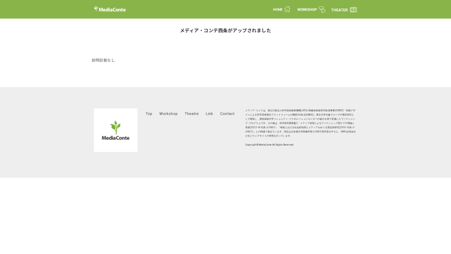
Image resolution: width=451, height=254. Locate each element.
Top (149, 113)
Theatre (192, 113)
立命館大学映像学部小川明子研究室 (310, 131)
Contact (227, 113)
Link (209, 113)
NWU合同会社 (348, 131)
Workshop (168, 113)
